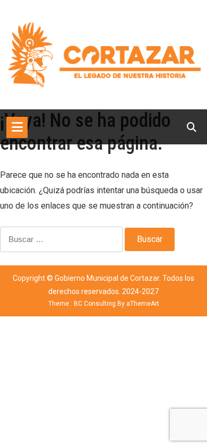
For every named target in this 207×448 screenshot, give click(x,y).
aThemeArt (142, 303)
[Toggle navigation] (17, 127)
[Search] (191, 127)
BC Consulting (95, 303)
